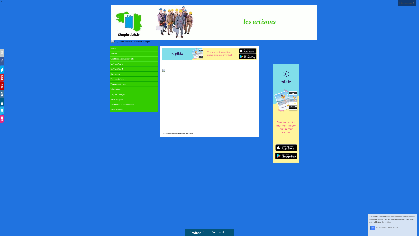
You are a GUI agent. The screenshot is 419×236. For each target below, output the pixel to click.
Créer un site (219, 232)
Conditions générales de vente (122, 59)
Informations (115, 89)
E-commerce (115, 74)
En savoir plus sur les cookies (387, 228)
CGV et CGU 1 (116, 64)
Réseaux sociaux (116, 109)
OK (373, 228)
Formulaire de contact (118, 84)
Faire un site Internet (118, 79)
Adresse (113, 54)
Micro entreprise (116, 99)
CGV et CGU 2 (116, 69)
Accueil (113, 49)
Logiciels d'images (117, 94)
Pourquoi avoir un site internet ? (122, 104)
